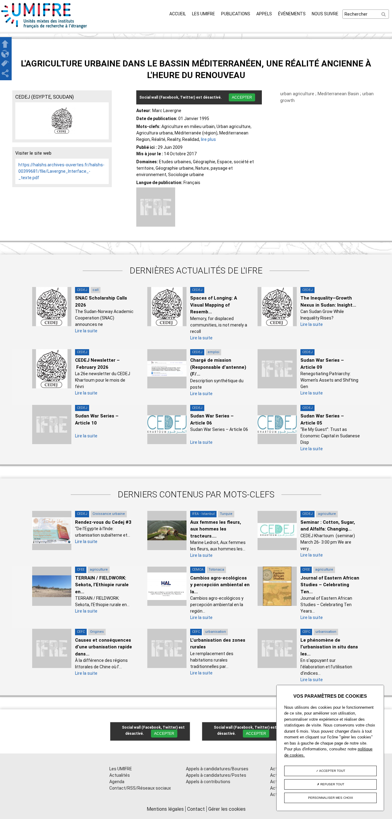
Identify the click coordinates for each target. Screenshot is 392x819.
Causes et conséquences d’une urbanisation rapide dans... (103, 647)
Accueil (177, 13)
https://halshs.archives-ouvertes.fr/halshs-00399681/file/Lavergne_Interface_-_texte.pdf (61, 171)
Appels (264, 13)
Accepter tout (331, 770)
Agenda (116, 781)
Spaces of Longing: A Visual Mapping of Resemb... (213, 305)
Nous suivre (325, 13)
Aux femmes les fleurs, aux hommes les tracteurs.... (215, 529)
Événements (292, 13)
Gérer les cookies (227, 809)
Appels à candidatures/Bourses (217, 768)
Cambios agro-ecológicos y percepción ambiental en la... (220, 584)
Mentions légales (165, 809)
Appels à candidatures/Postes (216, 775)
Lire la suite (86, 330)
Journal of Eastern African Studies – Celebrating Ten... (329, 584)
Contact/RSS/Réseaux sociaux (140, 788)
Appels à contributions (208, 781)
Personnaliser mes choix (330, 797)
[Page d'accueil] (44, 28)
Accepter (242, 97)
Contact (196, 809)
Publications (235, 13)
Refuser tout (331, 784)
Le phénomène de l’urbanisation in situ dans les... (329, 647)
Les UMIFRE (203, 13)
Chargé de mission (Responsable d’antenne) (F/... (218, 367)
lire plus (208, 139)
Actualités (119, 775)
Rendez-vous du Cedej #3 (103, 522)
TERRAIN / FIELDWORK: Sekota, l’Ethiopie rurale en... (102, 584)
